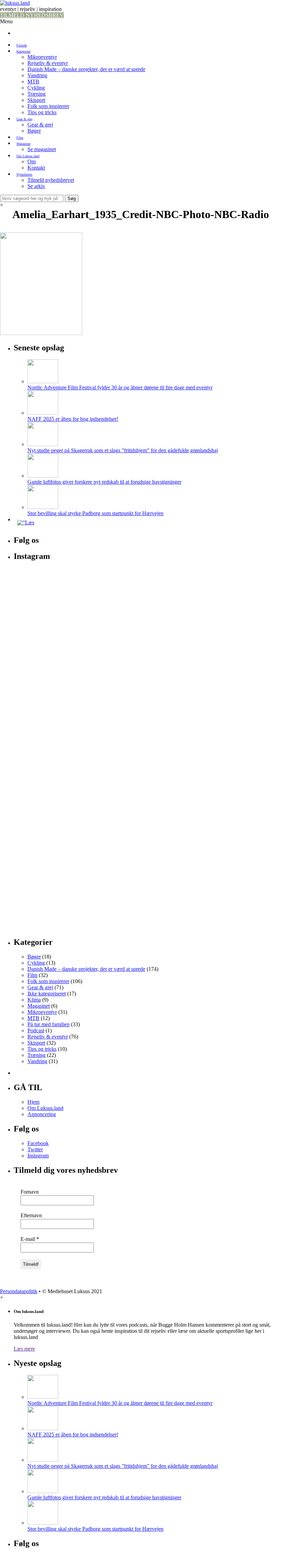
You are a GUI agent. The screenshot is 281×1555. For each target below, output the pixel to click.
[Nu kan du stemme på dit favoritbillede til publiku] (57, 671)
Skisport (36, 100)
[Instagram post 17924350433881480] (57, 575)
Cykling (36, 88)
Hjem (33, 1102)
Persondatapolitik (18, 1291)
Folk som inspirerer (48, 106)
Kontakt (36, 168)
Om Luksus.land (27, 156)
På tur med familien (48, 1024)
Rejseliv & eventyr (47, 63)
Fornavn (30, 1192)
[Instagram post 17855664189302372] (147, 575)
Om (31, 161)
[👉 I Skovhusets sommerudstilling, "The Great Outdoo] (237, 739)
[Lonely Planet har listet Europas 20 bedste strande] (147, 609)
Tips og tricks (42, 112)
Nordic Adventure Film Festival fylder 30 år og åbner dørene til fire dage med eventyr (119, 387)
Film (19, 137)
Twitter (35, 1149)
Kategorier (23, 51)
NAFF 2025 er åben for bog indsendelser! (72, 419)
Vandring (37, 75)
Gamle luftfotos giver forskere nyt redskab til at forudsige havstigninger (104, 482)
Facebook (38, 1143)
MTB (33, 81)
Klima (34, 1000)
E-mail (30, 1239)
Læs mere (24, 1349)
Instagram (38, 1155)
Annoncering (41, 1114)
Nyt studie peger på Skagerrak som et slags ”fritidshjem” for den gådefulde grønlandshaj (122, 450)
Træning (36, 94)
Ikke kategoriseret (46, 993)
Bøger (34, 131)
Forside (21, 45)
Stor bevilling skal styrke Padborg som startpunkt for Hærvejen (95, 513)
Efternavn (31, 1215)
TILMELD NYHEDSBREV (32, 15)
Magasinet (23, 144)
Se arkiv (36, 186)
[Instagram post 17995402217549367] (237, 575)
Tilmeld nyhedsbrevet (50, 180)
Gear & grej (24, 119)
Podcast (35, 1030)
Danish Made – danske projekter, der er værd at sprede (86, 69)
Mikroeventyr (42, 57)
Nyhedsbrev (24, 174)
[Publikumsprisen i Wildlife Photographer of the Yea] (147, 782)
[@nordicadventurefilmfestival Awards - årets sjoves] (237, 587)
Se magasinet (41, 149)
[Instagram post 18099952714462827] (57, 584)
